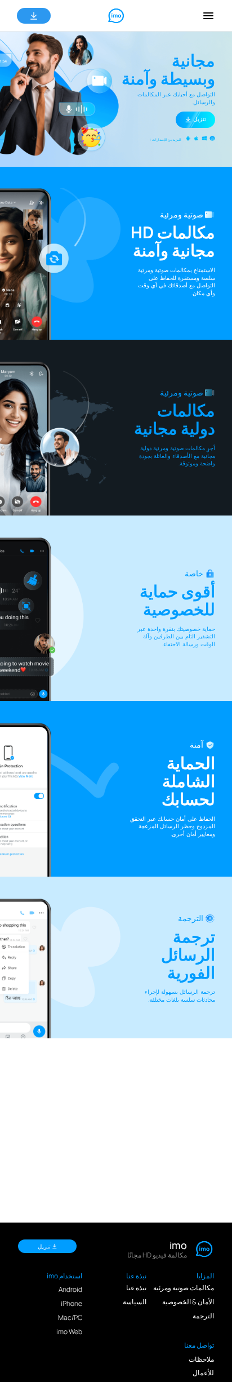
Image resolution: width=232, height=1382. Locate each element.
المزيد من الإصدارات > (165, 139)
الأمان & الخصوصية (188, 1302)
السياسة (134, 1302)
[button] (208, 16)
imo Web (69, 1331)
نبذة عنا (136, 1287)
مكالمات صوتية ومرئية (183, 1287)
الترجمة (203, 1316)
